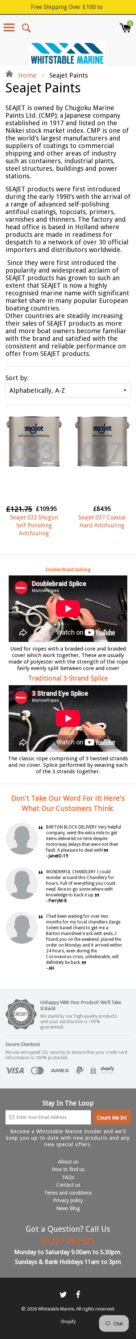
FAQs (68, 1177)
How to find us (68, 1169)
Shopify (68, 1321)
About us (68, 1162)
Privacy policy (68, 1200)
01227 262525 (68, 1241)
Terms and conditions (68, 1193)
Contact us (68, 1185)
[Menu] (9, 27)
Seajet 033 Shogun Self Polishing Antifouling (34, 525)
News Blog (68, 1208)
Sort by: (17, 378)
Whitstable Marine (56, 1309)
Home (26, 75)
